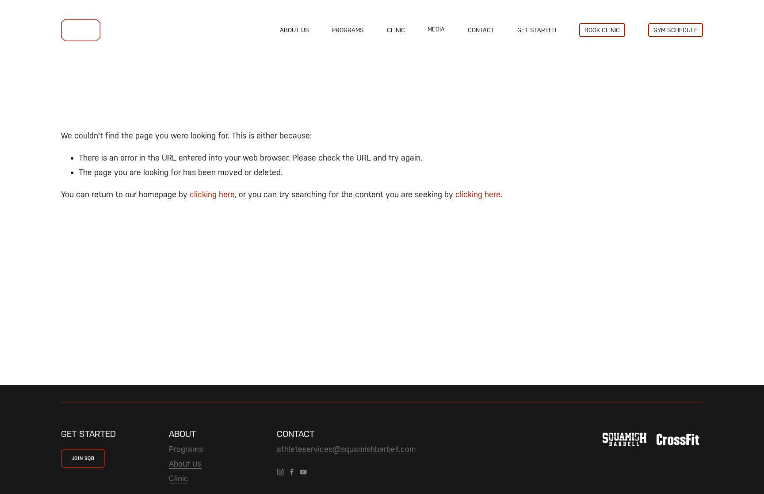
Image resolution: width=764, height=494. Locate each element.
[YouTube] (303, 471)
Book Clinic (602, 30)
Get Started (536, 30)
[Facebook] (291, 471)
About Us (294, 30)
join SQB (83, 458)
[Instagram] (280, 471)
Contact (481, 30)
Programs (348, 30)
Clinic (396, 30)
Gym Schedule (675, 30)
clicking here (212, 194)
